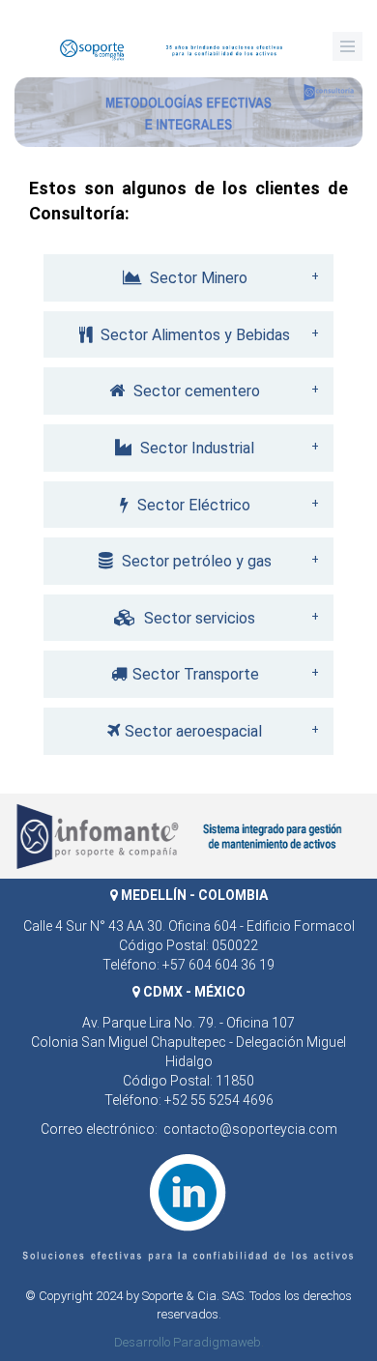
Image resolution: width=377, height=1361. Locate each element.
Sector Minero (196, 278)
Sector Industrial (195, 448)
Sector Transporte (195, 674)
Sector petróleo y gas (195, 561)
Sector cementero (195, 391)
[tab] (189, 278)
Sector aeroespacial (193, 731)
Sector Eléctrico (191, 505)
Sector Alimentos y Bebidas (193, 335)
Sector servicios (197, 618)
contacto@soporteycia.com (250, 1129)
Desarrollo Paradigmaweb (187, 1342)
